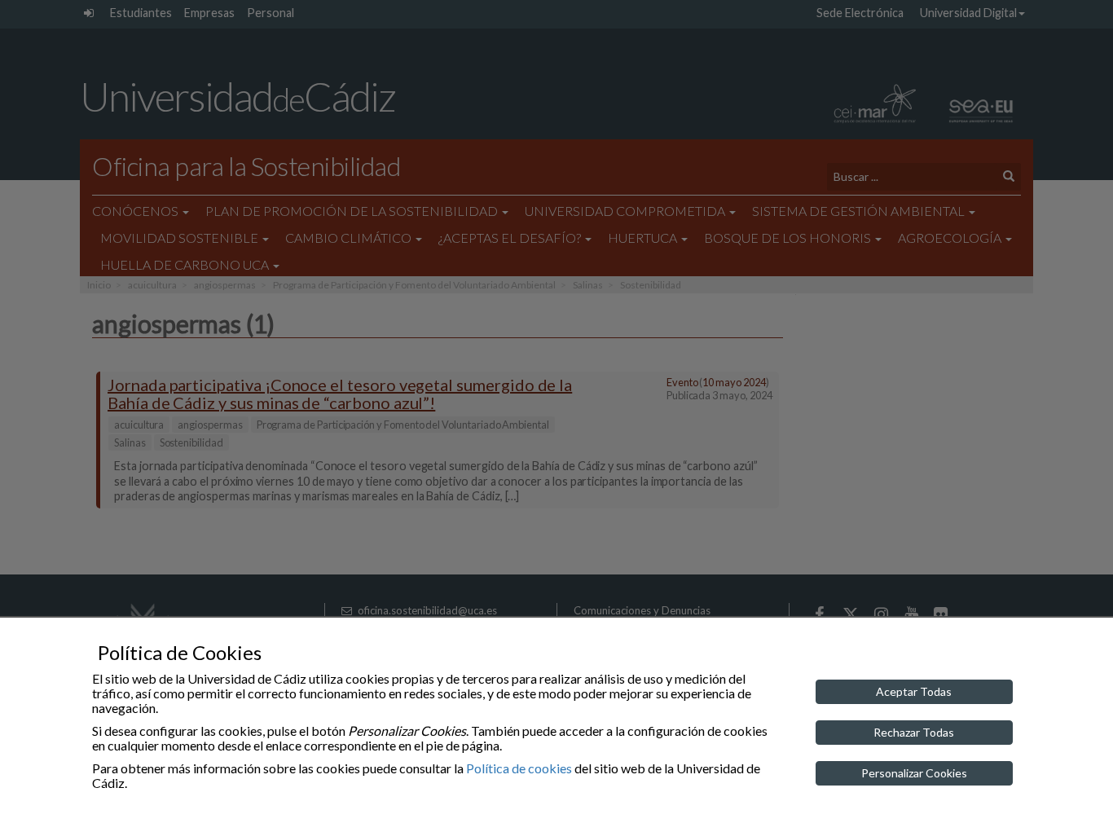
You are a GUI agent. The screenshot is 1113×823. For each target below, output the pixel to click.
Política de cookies (519, 768)
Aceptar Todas (914, 691)
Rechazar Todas (913, 732)
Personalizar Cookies (914, 773)
